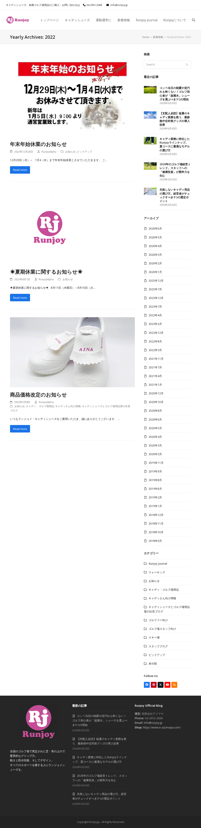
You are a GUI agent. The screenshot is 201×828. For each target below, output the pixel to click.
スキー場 (154, 637)
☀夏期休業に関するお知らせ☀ (46, 271)
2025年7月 (155, 289)
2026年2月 (155, 263)
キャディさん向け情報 (68, 406)
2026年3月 (155, 254)
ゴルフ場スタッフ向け (162, 629)
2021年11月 (156, 359)
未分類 (153, 663)
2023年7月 (155, 306)
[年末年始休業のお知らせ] (72, 94)
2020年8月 (155, 410)
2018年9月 (155, 541)
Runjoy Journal (158, 563)
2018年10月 (156, 532)
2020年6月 (155, 419)
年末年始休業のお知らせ (38, 144)
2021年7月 (155, 367)
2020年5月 (155, 428)
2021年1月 (155, 384)
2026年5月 (155, 237)
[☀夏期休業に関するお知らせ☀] (49, 227)
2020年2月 (155, 454)
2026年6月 (155, 228)
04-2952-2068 (94, 5)
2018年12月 (156, 515)
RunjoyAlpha (49, 151)
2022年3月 (155, 350)
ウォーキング (157, 572)
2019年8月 (155, 480)
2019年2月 (155, 497)
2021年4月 (155, 376)
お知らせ (70, 151)
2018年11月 (156, 523)
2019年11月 (156, 463)
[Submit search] (187, 64)
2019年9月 (155, 471)
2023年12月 (156, 298)
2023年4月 (155, 315)
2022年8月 (155, 341)
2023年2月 (155, 324)
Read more (20, 170)
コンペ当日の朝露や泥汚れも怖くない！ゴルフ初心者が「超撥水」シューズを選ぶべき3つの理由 (99, 720)
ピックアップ (84, 151)
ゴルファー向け (158, 620)
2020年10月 (156, 402)
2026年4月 (155, 246)
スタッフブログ (158, 646)
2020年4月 (155, 437)
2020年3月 (155, 445)
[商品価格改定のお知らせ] (72, 352)
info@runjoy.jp (119, 5)
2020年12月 (156, 393)
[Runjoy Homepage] (38, 737)
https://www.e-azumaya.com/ (161, 727)
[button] (193, 20)
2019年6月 (155, 489)
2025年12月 (156, 280)
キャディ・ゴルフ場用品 (40, 406)
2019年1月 (155, 506)
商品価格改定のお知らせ (38, 394)
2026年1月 (155, 272)
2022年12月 (156, 333)
